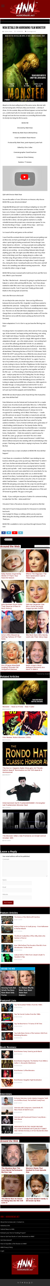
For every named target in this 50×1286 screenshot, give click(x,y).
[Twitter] (22, 1282)
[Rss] (18, 1282)
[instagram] (32, 1282)
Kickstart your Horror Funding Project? (13, 1233)
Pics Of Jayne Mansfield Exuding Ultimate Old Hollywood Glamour (10, 667)
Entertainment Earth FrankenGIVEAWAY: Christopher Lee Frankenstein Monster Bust (24, 804)
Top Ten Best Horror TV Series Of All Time (28, 1024)
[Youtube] (29, 1282)
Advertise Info (5, 1225)
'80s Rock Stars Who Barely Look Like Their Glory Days (37, 636)
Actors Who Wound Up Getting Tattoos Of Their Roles (11, 637)
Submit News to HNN (7, 1229)
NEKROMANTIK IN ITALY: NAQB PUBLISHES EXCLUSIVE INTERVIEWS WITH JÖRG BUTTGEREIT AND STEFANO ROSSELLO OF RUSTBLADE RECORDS (31, 1129)
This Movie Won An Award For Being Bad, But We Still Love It (12, 1201)
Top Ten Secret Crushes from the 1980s (27, 1014)
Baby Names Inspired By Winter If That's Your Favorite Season (11, 576)
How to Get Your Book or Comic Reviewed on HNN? (17, 1236)
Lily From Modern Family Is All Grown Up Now (37, 1200)
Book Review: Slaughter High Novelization (28, 1080)
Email (4, 887)
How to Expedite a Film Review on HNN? (13, 1244)
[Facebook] (20, 1282)
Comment (6, 859)
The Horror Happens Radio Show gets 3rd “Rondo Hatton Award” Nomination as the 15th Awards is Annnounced (23, 770)
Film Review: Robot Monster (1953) (17, 737)
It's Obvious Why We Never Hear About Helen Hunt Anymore (26, 991)
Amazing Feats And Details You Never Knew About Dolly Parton (8, 991)
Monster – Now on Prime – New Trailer (18, 707)
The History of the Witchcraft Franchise (27, 917)
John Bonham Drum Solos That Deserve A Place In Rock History (11, 606)
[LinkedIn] (27, 1282)
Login (2, 1251)
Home (2, 20)
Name (5, 880)
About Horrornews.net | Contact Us (12, 1222)
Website (5, 894)
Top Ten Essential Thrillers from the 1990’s (28, 1005)
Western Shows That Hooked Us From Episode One (36, 1170)
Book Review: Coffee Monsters (24, 1070)
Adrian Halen (8, 31)
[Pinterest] (25, 1282)
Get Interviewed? (6, 1240)
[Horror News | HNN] (25, 9)
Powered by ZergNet (43, 674)
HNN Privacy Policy (6, 1247)
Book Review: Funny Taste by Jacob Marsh (28, 1051)
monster (9, 539)
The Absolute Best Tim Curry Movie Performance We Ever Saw (11, 1170)
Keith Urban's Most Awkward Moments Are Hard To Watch (35, 667)
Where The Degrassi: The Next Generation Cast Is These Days (36, 576)
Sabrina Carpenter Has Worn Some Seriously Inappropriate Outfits (35, 606)
